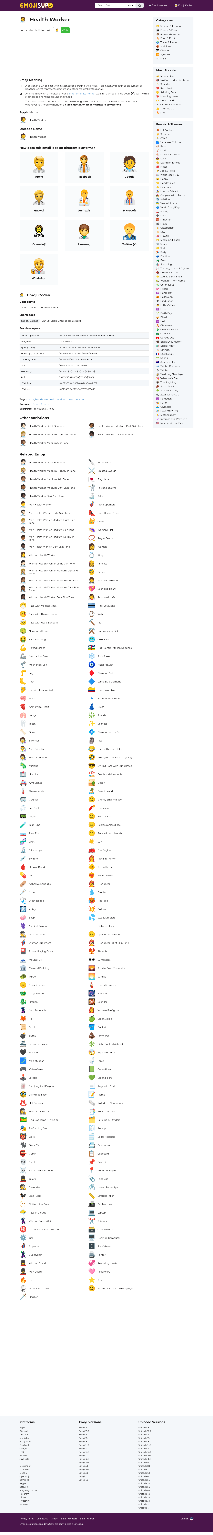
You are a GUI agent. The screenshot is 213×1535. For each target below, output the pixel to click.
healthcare (41, 399)
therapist (79, 399)
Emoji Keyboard (69, 1518)
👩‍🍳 (184, 5)
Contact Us (42, 1518)
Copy (65, 30)
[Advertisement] (84, 55)
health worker (57, 399)
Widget (54, 1518)
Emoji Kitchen (87, 1518)
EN (130, 5)
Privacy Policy (27, 1518)
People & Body (40, 404)
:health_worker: (29, 320)
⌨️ (159, 5)
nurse (69, 399)
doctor (30, 399)
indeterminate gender (82, 93)
